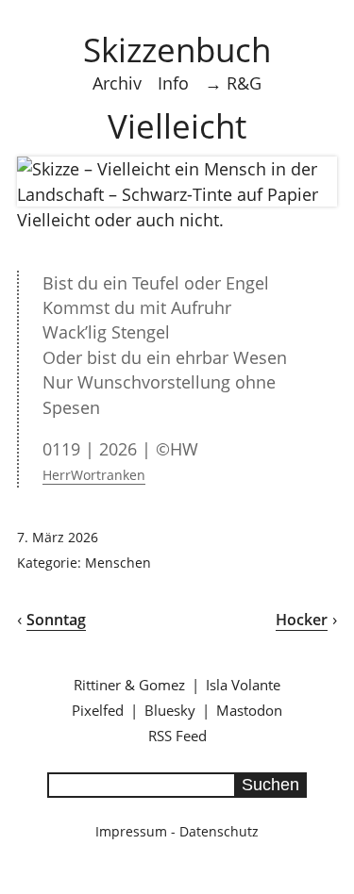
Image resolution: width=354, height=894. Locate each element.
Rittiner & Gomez (129, 684)
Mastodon (249, 710)
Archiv (117, 83)
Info (173, 83)
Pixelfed (98, 710)
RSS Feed (177, 735)
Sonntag (56, 619)
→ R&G (233, 83)
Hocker (302, 619)
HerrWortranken (93, 475)
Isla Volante (243, 684)
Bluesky (169, 710)
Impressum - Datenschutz (177, 831)
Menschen (118, 562)
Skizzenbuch (177, 49)
